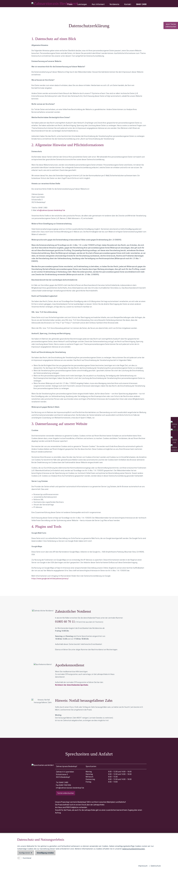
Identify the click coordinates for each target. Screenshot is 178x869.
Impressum (142, 866)
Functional (27, 858)
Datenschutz (156, 866)
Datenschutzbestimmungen (133, 849)
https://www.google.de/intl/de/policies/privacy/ (50, 579)
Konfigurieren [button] (24, 853)
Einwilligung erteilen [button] (45, 853)
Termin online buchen (65, 793)
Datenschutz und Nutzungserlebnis (40, 839)
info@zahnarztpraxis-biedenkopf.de (51, 210)
